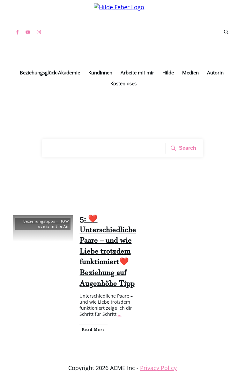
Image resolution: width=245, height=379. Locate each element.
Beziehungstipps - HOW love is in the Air (46, 224)
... (120, 314)
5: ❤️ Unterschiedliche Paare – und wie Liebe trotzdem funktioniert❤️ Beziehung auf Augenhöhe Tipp (108, 252)
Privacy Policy (158, 368)
